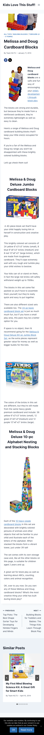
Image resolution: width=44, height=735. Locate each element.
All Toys (8, 34)
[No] (41, 726)
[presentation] (22, 666)
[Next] (37, 678)
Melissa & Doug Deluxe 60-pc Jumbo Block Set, (21, 335)
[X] (10, 60)
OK (13, 730)
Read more (26, 730)
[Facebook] (6, 60)
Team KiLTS (11, 53)
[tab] (17, 704)
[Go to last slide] (7, 678)
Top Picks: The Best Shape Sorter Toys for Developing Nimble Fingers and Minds (10, 621)
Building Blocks (20, 34)
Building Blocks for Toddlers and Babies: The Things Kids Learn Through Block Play (33, 621)
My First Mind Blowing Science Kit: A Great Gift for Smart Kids (20, 687)
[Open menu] (39, 5)
